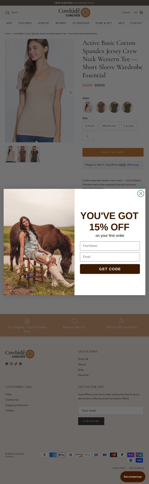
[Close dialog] (141, 193)
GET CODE (110, 269)
